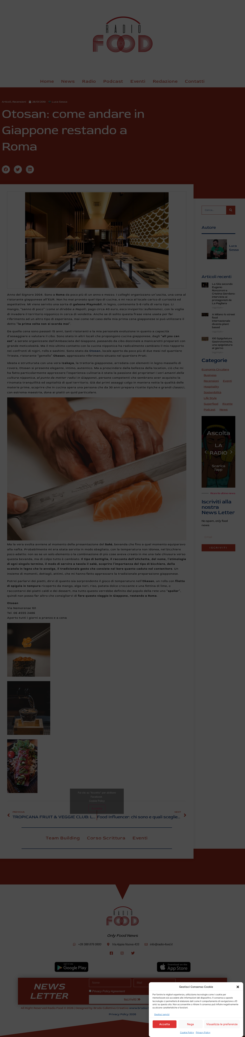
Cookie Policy (187, 1032)
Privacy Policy (203, 1032)
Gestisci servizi (161, 1014)
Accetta (164, 1024)
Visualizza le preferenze (222, 1024)
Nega (190, 1024)
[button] (238, 987)
